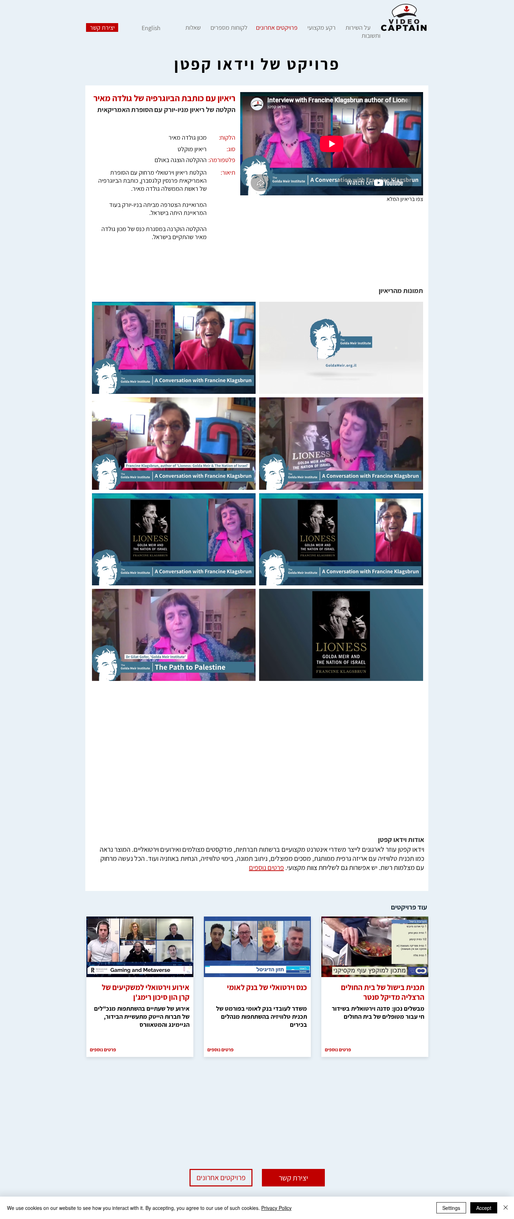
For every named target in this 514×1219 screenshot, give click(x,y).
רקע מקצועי (321, 27)
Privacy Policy (276, 1207)
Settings (451, 1207)
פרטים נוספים (266, 867)
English (151, 28)
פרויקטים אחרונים (277, 27)
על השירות (358, 27)
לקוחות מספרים (228, 27)
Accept (483, 1207)
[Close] (505, 1207)
